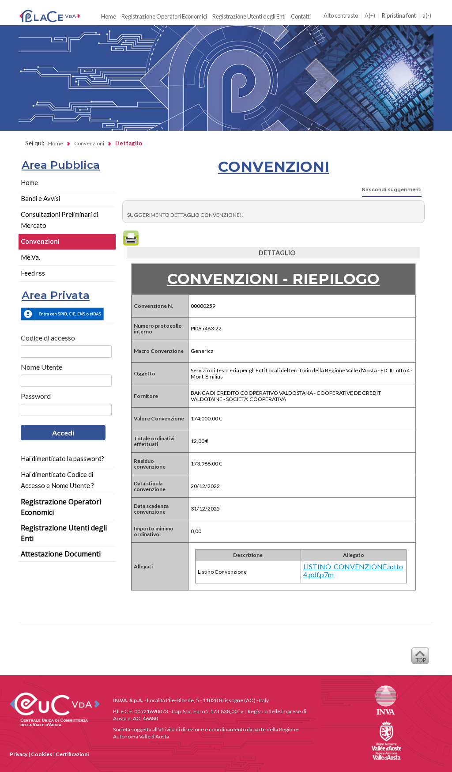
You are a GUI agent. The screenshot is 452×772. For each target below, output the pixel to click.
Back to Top (420, 658)
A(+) (370, 15)
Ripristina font (399, 15)
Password (36, 396)
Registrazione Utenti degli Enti (249, 16)
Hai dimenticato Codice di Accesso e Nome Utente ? (57, 480)
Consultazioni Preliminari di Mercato (59, 220)
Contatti (301, 16)
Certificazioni (72, 754)
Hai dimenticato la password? (62, 458)
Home (108, 16)
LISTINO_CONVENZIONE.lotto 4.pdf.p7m (353, 571)
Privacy (18, 754)
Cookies (41, 754)
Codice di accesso (48, 338)
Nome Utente (41, 367)
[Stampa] (130, 238)
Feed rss (33, 273)
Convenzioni (40, 241)
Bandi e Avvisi (40, 198)
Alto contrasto (341, 15)
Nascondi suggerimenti (392, 189)
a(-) (426, 15)
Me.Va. (30, 257)
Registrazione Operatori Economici (164, 16)
